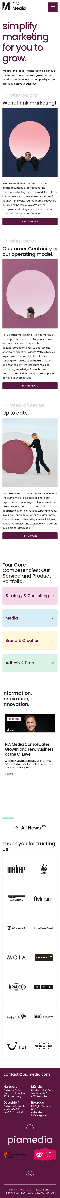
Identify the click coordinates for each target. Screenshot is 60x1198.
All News (34, 828)
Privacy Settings (16, 1192)
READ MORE (30, 536)
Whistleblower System (41, 1192)
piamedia (30, 1139)
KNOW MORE (30, 221)
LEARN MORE (30, 385)
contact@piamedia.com (27, 1074)
